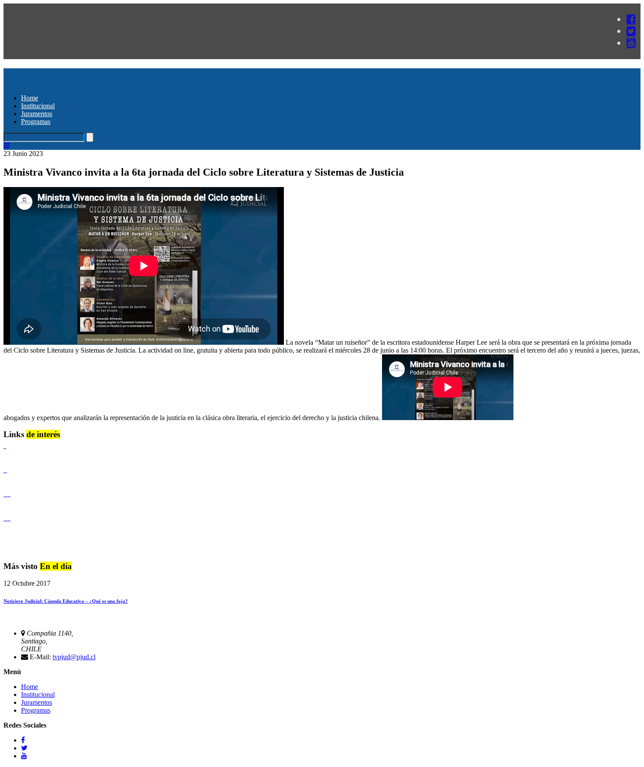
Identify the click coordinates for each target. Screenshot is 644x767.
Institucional (38, 106)
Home (29, 98)
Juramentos (36, 113)
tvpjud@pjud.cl (74, 657)
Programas (35, 121)
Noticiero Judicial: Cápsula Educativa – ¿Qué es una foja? (66, 601)
